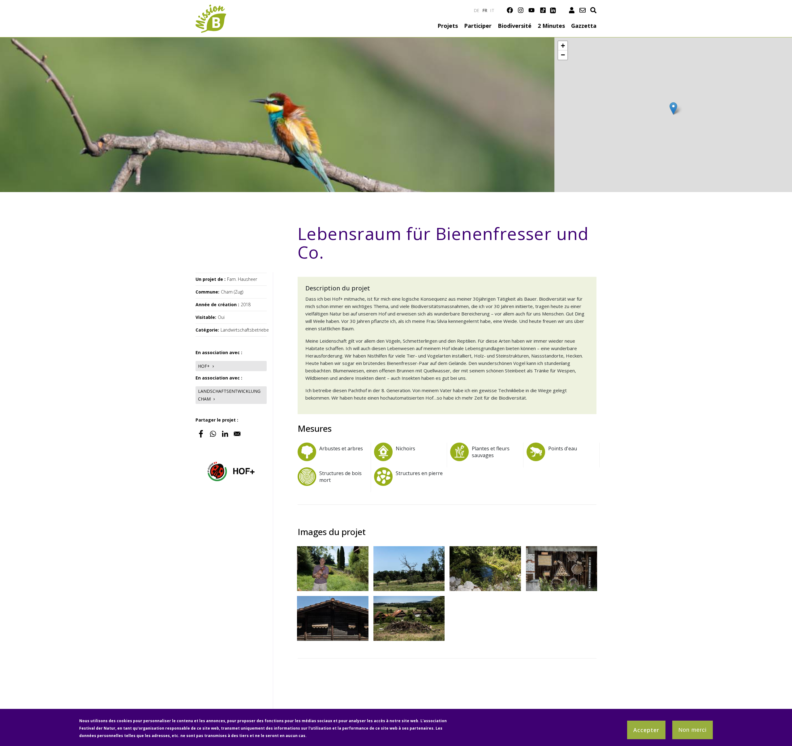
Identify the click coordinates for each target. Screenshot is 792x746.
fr (485, 10)
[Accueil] (211, 8)
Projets (447, 25)
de (477, 10)
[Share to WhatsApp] (213, 433)
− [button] (563, 55)
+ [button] (563, 45)
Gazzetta (583, 25)
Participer (478, 25)
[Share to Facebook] (201, 433)
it (492, 10)
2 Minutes (551, 25)
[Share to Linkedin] (225, 433)
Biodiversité (515, 25)
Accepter (646, 730)
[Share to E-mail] (237, 433)
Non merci (692, 730)
